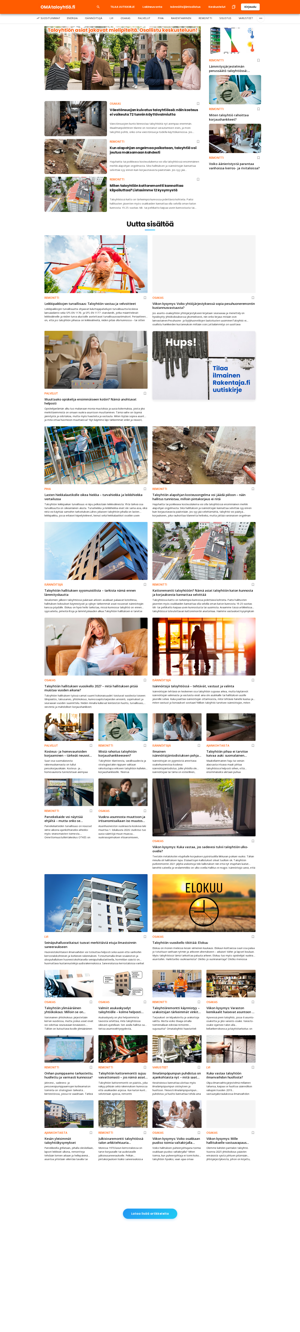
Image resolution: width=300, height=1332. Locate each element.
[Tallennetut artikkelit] (233, 6)
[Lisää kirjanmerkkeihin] (258, 60)
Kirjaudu (250, 7)
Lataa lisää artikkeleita (150, 1214)
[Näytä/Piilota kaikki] (261, 18)
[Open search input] (98, 6)
